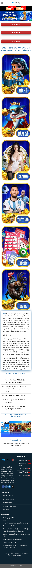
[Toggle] (3, 380)
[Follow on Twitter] (9, 486)
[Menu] (2, 3)
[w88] (16, 3)
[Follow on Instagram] (6, 486)
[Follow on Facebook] (3, 486)
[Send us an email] (12, 486)
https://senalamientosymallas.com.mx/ (15, 523)
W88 (4, 314)
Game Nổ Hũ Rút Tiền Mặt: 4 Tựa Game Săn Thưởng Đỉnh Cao (16, 439)
